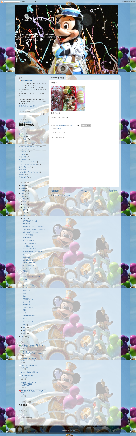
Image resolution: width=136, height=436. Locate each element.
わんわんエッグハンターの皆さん (34, 229)
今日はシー (26, 271)
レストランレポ (24, 167)
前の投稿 (113, 191)
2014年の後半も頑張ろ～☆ (29, 347)
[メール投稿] (77, 125)
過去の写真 (23, 169)
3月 (24, 327)
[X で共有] (86, 125)
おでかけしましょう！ (28, 358)
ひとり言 (22, 154)
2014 (23, 185)
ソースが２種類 (28, 235)
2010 (23, 196)
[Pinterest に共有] (90, 125)
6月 (24, 215)
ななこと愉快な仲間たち (29, 372)
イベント (22, 136)
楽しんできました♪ (29, 265)
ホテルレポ (23, 159)
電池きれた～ (27, 304)
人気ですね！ (27, 224)
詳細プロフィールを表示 (27, 106)
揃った (25, 293)
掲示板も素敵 (25, 385)
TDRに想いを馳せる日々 (36, 19)
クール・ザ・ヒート (26, 149)
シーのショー (23, 152)
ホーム (84, 191)
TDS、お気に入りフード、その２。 (32, 353)
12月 (25, 199)
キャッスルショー (25, 144)
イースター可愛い (29, 285)
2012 (23, 191)
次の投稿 (55, 191)
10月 (25, 204)
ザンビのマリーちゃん (30, 232)
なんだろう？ (27, 302)
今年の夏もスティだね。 (31, 221)
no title (25, 274)
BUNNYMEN (27, 257)
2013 (23, 188)
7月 (24, 213)
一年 (22, 394)
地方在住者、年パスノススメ (28, 172)
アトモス (22, 134)
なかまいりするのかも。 (29, 360)
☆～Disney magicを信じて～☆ (32, 345)
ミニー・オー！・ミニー (27, 162)
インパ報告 (23, 139)
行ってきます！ (28, 307)
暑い (24, 296)
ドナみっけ (26, 290)
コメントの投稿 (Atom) (62, 195)
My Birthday (27, 237)
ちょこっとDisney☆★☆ (29, 365)
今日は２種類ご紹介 (29, 263)
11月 (25, 201)
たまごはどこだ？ (29, 260)
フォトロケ (23, 157)
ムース (25, 288)
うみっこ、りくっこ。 (28, 352)
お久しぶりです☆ (29, 321)
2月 (24, 330)
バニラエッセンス (27, 375)
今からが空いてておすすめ (32, 277)
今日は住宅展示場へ (29, 316)
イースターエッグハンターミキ (33, 226)
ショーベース (25, 377)
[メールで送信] (82, 125)
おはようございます (29, 268)
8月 (24, 210)
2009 (23, 337)
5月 (24, 218)
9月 (24, 207)
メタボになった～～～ (30, 246)
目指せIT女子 (23, 177)
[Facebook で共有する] (88, 125)
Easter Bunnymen (29, 243)
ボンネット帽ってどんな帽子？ (33, 251)
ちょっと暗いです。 (29, 240)
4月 (24, 325)
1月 (24, 333)
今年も (25, 318)
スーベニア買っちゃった (31, 249)
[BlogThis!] (84, 125)
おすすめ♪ (22, 141)
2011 (23, 194)
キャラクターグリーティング (28, 146)
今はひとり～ (27, 254)
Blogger (72, 430)
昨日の (25, 310)
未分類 (58, 128)
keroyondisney (26, 80)
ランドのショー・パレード (28, 164)
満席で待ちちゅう (29, 299)
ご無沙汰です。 (26, 367)
